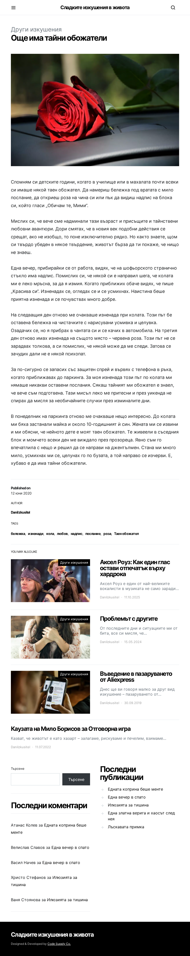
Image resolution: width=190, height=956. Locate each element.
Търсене (17, 769)
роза (107, 533)
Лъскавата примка (126, 826)
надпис (76, 533)
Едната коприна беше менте (135, 789)
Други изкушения (36, 29)
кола (50, 533)
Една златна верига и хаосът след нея (141, 815)
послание (93, 533)
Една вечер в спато (70, 847)
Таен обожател (126, 533)
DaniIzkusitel (20, 512)
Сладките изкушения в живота (95, 7)
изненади (35, 533)
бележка (18, 533)
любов (62, 533)
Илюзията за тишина (67, 899)
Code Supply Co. (59, 944)
